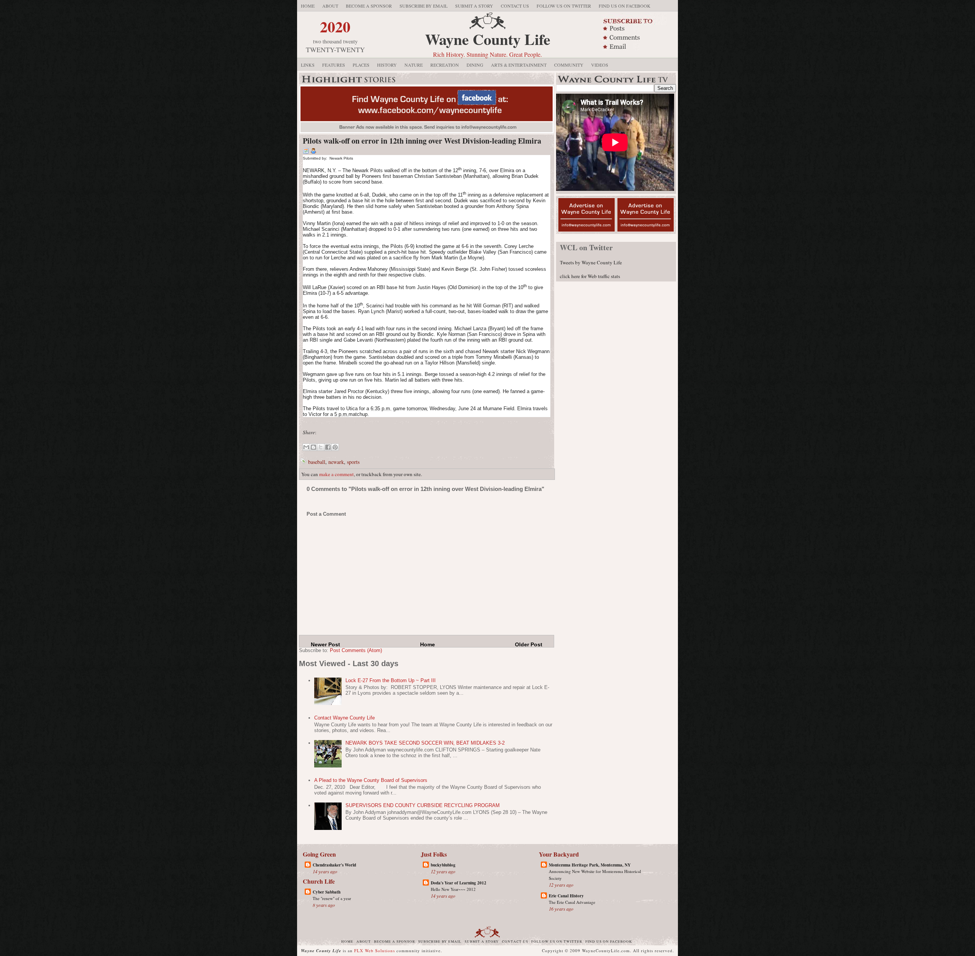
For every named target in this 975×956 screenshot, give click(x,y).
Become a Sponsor (369, 6)
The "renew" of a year (332, 898)
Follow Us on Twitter (564, 6)
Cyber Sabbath (326, 892)
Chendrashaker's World (334, 865)
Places (361, 65)
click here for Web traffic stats (590, 276)
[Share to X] (320, 447)
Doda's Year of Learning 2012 (458, 883)
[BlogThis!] (313, 447)
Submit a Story (474, 6)
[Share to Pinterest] (335, 447)
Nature (413, 65)
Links (308, 65)
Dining (475, 65)
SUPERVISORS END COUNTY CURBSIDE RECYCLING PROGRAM (422, 805)
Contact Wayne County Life (344, 718)
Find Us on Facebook (625, 6)
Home (308, 6)
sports (353, 461)
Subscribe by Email (424, 6)
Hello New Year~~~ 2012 (453, 889)
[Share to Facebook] (328, 447)
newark (336, 461)
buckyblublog (443, 865)
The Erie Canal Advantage (572, 902)
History (387, 65)
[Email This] (306, 447)
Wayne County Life (487, 39)
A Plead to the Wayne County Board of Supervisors (370, 780)
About (330, 6)
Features (333, 65)
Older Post (528, 644)
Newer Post (325, 644)
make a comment (336, 474)
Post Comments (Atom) (356, 650)
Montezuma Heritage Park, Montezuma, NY (590, 865)
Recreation (444, 65)
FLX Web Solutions (374, 950)
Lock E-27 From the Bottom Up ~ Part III (390, 680)
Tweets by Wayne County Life (591, 262)
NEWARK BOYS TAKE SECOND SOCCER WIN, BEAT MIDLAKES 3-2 (425, 743)
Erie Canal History (566, 896)
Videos (599, 65)
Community (568, 65)
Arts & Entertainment (519, 65)
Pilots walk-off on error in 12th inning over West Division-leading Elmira (422, 140)
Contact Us (515, 6)
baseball (316, 461)
